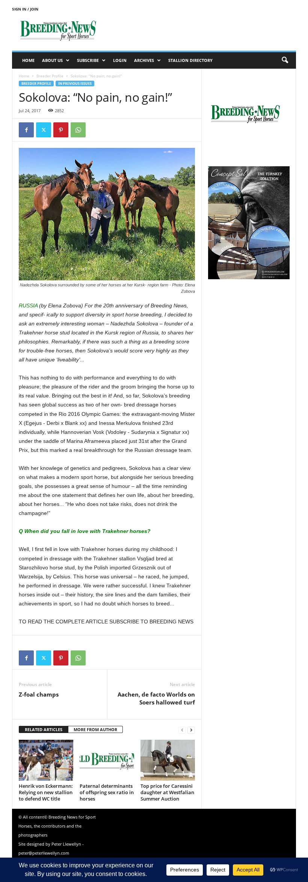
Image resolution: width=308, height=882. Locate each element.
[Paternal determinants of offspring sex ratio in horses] (107, 760)
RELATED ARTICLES (43, 729)
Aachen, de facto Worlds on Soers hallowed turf (156, 698)
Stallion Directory (190, 60)
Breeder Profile (49, 75)
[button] (284, 60)
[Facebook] (26, 129)
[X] (43, 129)
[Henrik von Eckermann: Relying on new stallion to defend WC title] (46, 760)
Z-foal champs (39, 694)
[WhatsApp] (78, 129)
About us (52, 60)
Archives (144, 60)
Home (28, 60)
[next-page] (191, 730)
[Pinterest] (60, 129)
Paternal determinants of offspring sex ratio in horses (107, 792)
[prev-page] (182, 730)
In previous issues (75, 83)
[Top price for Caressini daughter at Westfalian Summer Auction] (167, 760)
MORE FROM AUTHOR (95, 729)
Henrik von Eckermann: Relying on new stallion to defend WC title (46, 792)
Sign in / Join (25, 9)
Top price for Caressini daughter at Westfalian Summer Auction (167, 792)
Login (120, 60)
